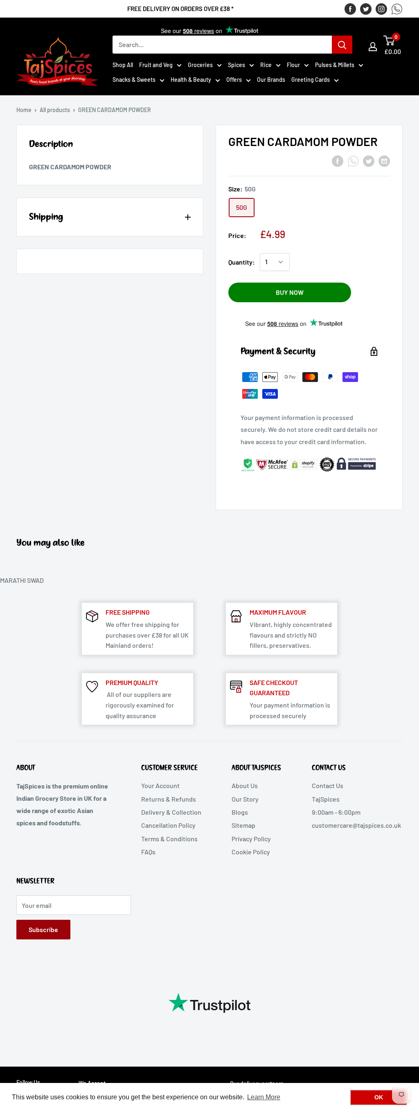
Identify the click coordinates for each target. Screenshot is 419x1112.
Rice (266, 64)
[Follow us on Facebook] (350, 8)
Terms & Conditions (169, 838)
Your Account (160, 785)
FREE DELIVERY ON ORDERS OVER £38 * (180, 8)
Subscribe (43, 929)
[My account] (373, 46)
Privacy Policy (251, 838)
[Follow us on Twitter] (366, 8)
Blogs (240, 812)
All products (55, 109)
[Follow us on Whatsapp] (397, 8)
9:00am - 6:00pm (336, 812)
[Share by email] (384, 160)
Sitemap (243, 825)
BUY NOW (290, 292)
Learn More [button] (263, 1097)
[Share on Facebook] (337, 160)
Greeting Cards (310, 79)
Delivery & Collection (171, 812)
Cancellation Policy (168, 825)
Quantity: (241, 262)
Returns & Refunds (168, 799)
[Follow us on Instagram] (381, 8)
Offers (234, 79)
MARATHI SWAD (22, 580)
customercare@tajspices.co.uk (356, 825)
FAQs (148, 852)
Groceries (200, 64)
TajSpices (326, 799)
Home (24, 109)
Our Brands (271, 79)
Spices (236, 64)
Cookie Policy (251, 852)
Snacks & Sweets (134, 79)
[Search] (342, 45)
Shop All (123, 64)
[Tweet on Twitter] (368, 160)
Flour (293, 64)
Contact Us (327, 785)
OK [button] (378, 1097)
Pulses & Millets (334, 64)
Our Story (245, 799)
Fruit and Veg (156, 64)
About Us (245, 785)
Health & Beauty (191, 79)
